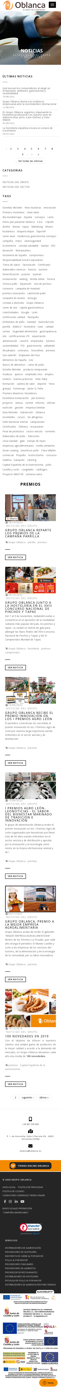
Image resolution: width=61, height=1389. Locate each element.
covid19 (24, 340)
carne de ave (10, 307)
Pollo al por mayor (16, 1260)
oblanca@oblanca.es (30, 1151)
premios (50, 350)
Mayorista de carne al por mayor (24, 1256)
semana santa (34, 474)
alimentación (10, 340)
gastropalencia (48, 331)
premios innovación (14, 293)
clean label (33, 212)
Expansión (26, 283)
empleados (37, 340)
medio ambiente (45, 445)
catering (31, 460)
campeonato (37, 421)
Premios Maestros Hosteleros (20, 393)
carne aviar (9, 236)
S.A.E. (40, 221)
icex (31, 360)
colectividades (11, 312)
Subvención (26, 412)
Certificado (44, 264)
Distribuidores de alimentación (23, 1247)
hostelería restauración (16, 398)
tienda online (37, 279)
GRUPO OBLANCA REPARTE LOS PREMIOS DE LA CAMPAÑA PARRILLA (28, 533)
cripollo (49, 221)
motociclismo (36, 455)
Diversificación (11, 274)
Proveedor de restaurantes (21, 1272)
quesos (19, 374)
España (28, 217)
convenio (50, 431)
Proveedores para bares (19, 1264)
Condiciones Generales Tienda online (24, 1195)
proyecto (8, 402)
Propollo (21, 455)
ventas (19, 402)
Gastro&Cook (46, 321)
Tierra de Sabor (11, 264)
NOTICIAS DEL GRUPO (16, 182)
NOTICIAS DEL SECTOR (16, 186)
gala (22, 440)
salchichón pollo (36, 293)
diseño (6, 226)
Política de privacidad (30, 1187)
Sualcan (37, 274)
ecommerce (9, 245)
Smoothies (37, 350)
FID (23, 345)
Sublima (7, 460)
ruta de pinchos (43, 283)
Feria (51, 383)
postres (26, 274)
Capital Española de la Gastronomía (23, 464)
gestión (19, 407)
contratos (23, 350)
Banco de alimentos (14, 364)
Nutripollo (33, 317)
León (34, 312)
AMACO (17, 326)
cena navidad (10, 440)
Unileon (7, 379)
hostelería (29, 326)
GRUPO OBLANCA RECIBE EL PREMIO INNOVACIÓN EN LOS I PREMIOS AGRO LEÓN (29, 715)
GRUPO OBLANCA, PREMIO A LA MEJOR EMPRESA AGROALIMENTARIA (29, 924)
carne (50, 217)
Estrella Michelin (12, 369)
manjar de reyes (36, 440)
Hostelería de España (15, 255)
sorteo (6, 331)
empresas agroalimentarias (18, 445)
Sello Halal (41, 379)
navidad (31, 321)
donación (8, 250)
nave (40, 326)
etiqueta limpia (25, 231)
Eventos (50, 340)
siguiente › (28, 1097)
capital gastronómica (32, 307)
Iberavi (16, 226)
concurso (51, 455)
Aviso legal (9, 1187)
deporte (41, 383)
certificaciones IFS (19, 336)
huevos (32, 269)
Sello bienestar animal (15, 421)
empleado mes (33, 374)
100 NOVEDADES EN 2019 (27, 1036)
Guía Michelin (10, 412)
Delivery (23, 426)
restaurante (36, 426)
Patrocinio (33, 436)
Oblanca (40, 412)
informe (39, 402)
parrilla (6, 326)
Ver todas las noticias (30, 161)
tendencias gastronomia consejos (36, 236)
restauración (10, 279)
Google (25, 312)
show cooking (10, 450)
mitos (18, 240)
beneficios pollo (30, 450)
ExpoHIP (41, 231)
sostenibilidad (10, 345)
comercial (8, 455)
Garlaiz (45, 245)
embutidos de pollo (14, 321)
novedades (9, 417)
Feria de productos (13, 431)
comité (29, 402)
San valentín (9, 355)
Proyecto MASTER (13, 474)
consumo (8, 288)
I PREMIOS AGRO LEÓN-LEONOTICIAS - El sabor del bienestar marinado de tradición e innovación (28, 814)
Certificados (9, 426)
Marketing (37, 226)
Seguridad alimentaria (25, 331)
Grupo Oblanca (35, 302)
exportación (39, 336)
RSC (53, 245)
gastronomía (34, 345)
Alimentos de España (14, 360)
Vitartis (49, 226)
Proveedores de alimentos (20, 1268)
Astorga (32, 298)
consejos (40, 217)
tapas (26, 226)
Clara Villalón (48, 450)
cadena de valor (26, 383)
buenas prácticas (23, 379)
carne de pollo (36, 364)
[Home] (24, 5)
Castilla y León (11, 469)
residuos (7, 374)
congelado (28, 469)
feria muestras (33, 207)
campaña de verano (14, 298)
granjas (7, 388)
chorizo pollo (10, 283)
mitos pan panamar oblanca (19, 221)
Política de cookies (13, 1191)
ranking (23, 279)
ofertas (51, 402)
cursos (21, 417)
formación (8, 383)
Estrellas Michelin (12, 207)
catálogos (41, 469)
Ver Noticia (15, 557)
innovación (50, 207)
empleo (49, 374)
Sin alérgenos (35, 417)
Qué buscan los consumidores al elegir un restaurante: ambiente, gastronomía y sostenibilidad (26, 91)
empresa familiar (35, 407)
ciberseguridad (32, 240)
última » (43, 1097)
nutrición (8, 407)
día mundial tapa (12, 217)
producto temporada (35, 369)
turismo (43, 269)
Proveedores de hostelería (20, 1251)
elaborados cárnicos (14, 269)
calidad (50, 326)
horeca (51, 279)
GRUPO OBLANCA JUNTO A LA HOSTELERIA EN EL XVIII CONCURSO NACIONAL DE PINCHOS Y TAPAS (28, 607)
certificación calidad (14, 317)
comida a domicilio (13, 302)
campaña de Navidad (28, 288)
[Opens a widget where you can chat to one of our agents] (48, 1383)
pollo (48, 464)
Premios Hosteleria (13, 212)
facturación (29, 264)
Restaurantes (23, 250)
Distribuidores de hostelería (21, 1276)
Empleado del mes (29, 355)
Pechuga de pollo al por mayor (23, 1280)
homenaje (19, 388)
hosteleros (9, 231)
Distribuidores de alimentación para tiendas (30, 1284)
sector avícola (34, 431)
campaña (8, 240)
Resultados (9, 350)
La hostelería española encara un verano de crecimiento (28, 129)
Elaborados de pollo (14, 436)
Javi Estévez (38, 398)
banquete (19, 460)
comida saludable (28, 245)
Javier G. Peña (35, 388)
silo (4, 336)
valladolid (49, 345)
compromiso (36, 255)
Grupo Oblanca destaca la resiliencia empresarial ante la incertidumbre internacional (29, 103)
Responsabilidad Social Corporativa (23, 260)
